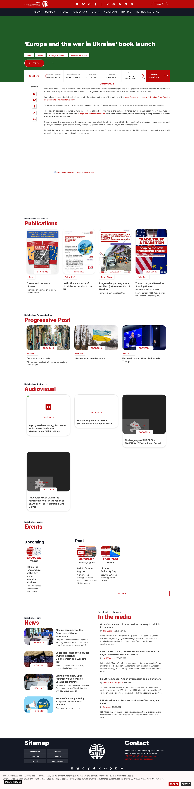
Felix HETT (79, 353)
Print (34, 119)
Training (126, 12)
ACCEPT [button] (174, 784)
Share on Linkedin (34, 93)
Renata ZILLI (128, 353)
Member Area (57, 761)
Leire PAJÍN (32, 353)
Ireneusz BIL (112, 77)
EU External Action (79, 55)
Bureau (112, 74)
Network (92, 74)
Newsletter (35, 751)
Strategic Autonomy (57, 55)
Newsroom (110, 12)
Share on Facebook (34, 106)
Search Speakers (154, 75)
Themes (64, 12)
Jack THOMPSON (92, 77)
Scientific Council (73, 74)
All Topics (34, 63)
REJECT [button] (186, 784)
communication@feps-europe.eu (139, 759)
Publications (79, 12)
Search (58, 756)
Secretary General (54, 74)
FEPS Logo (35, 756)
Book (31, 277)
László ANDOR (53, 77)
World (29, 55)
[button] (143, 76)
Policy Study (106, 277)
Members (50, 12)
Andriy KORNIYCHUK (131, 77)
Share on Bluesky (34, 100)
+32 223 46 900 (132, 756)
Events (96, 12)
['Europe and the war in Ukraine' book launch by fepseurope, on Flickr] (74, 172)
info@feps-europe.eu (150, 756)
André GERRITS (73, 77)
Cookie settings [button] (13, 782)
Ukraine (40, 55)
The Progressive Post (147, 12)
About (37, 12)
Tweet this (34, 112)
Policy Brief (70, 277)
